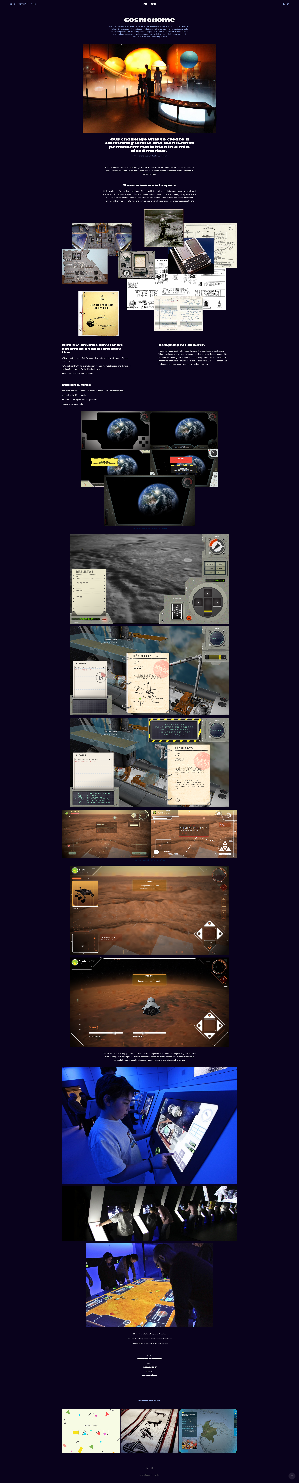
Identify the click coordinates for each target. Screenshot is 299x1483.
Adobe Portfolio (154, 1475)
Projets (12, 3)
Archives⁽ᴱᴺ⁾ (23, 3)
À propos (34, 3)
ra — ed (149, 3)
